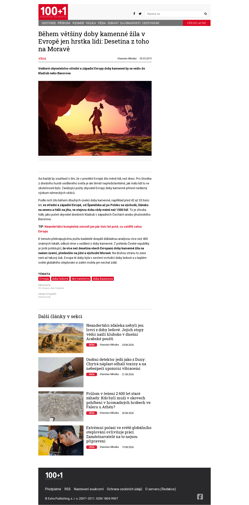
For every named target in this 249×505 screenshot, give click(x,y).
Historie (49, 23)
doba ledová (60, 278)
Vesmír (78, 23)
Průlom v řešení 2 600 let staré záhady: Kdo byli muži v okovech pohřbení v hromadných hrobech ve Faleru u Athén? (118, 400)
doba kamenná (103, 278)
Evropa (44, 278)
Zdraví (113, 23)
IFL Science (43, 288)
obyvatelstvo (81, 278)
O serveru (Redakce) (160, 489)
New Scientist (57, 288)
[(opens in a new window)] (134, 13)
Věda (102, 23)
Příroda (64, 23)
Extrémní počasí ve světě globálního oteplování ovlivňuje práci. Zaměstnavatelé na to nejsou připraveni (118, 434)
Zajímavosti (130, 23)
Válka (91, 23)
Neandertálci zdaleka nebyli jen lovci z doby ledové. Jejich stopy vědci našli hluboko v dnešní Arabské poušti (115, 332)
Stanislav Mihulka (127, 58)
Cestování (150, 23)
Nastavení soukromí (89, 489)
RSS (67, 489)
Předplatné (196, 23)
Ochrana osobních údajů (124, 489)
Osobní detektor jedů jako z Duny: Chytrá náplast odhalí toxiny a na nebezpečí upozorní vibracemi (116, 364)
